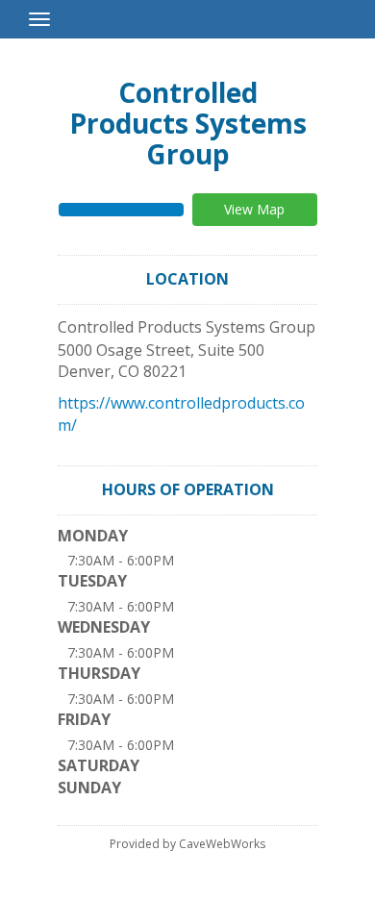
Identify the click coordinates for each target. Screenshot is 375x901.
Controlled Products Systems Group (188, 123)
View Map (254, 209)
